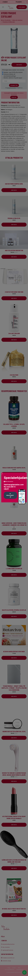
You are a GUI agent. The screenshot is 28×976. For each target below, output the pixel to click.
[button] (10, 495)
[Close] (2, 474)
